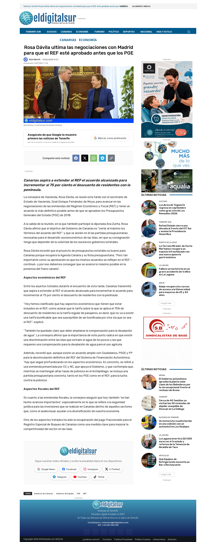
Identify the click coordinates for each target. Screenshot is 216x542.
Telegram (62, 477)
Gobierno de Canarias (43, 493)
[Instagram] (95, 532)
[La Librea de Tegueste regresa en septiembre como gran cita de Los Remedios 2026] (149, 207)
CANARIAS (68, 40)
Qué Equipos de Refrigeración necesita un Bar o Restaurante (174, 462)
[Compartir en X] (84, 158)
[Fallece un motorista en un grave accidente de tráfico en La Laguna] (149, 270)
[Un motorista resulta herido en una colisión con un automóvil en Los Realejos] (149, 422)
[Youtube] (129, 532)
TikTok (101, 477)
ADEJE (162, 283)
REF (84, 493)
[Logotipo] (48, 18)
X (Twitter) (114, 469)
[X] (120, 532)
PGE (78, 493)
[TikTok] (112, 532)
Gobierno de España (65, 493)
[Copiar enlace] (111, 158)
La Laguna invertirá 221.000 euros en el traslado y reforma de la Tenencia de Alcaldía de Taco (175, 443)
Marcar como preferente (112, 138)
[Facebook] (87, 532)
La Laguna (163, 265)
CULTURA (163, 201)
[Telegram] (104, 532)
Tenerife (163, 397)
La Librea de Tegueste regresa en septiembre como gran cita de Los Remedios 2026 (172, 209)
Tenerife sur (165, 222)
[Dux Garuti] (26, 59)
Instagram (93, 469)
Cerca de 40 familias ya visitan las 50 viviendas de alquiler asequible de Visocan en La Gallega (174, 404)
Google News (48, 469)
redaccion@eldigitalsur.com (115, 522)
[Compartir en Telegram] (102, 158)
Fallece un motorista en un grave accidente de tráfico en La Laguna (174, 271)
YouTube (82, 477)
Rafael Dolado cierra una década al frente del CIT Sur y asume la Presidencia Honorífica (175, 230)
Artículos (164, 455)
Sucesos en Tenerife (169, 417)
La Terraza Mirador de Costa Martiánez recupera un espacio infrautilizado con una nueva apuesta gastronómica (175, 252)
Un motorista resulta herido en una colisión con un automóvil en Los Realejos (175, 424)
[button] (188, 31)
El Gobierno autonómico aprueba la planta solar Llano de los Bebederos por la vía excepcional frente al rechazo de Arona (174, 384)
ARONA (162, 375)
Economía (88, 40)
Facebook (71, 469)
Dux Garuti (34, 59)
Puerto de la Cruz (168, 242)
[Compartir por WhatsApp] (93, 158)
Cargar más (166, 303)
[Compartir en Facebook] (75, 158)
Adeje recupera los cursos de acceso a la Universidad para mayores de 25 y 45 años (174, 290)
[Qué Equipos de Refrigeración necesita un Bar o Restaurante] (149, 460)
